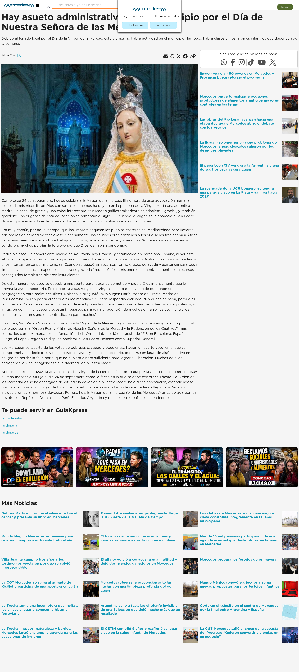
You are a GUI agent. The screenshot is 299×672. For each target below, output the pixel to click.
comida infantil (13, 418)
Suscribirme (163, 25)
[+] (19, 55)
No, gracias (135, 25)
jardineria (9, 425)
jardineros (9, 432)
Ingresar (285, 7)
